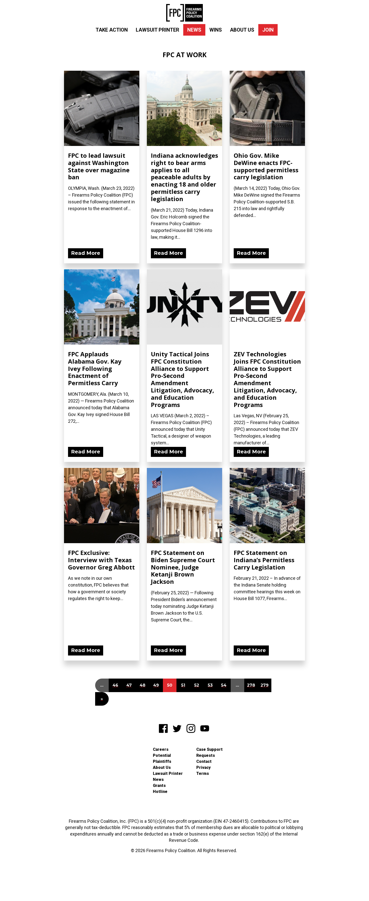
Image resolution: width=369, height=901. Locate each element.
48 (142, 685)
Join (268, 30)
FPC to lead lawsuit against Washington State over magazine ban (99, 166)
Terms (202, 773)
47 (129, 685)
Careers (160, 749)
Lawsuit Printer (157, 30)
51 (183, 685)
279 (265, 685)
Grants (159, 785)
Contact (204, 761)
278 (251, 685)
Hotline (160, 791)
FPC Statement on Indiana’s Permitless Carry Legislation (264, 559)
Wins (215, 30)
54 (223, 685)
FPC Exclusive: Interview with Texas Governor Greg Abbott (101, 559)
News (194, 30)
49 (156, 685)
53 (210, 685)
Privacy (203, 767)
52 (196, 685)
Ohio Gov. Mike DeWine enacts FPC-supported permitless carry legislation (266, 166)
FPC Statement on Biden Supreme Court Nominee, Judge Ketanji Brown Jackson (183, 567)
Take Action (112, 30)
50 (169, 685)
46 (115, 685)
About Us (242, 30)
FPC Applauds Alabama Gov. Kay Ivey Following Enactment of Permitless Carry (94, 368)
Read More (85, 253)
